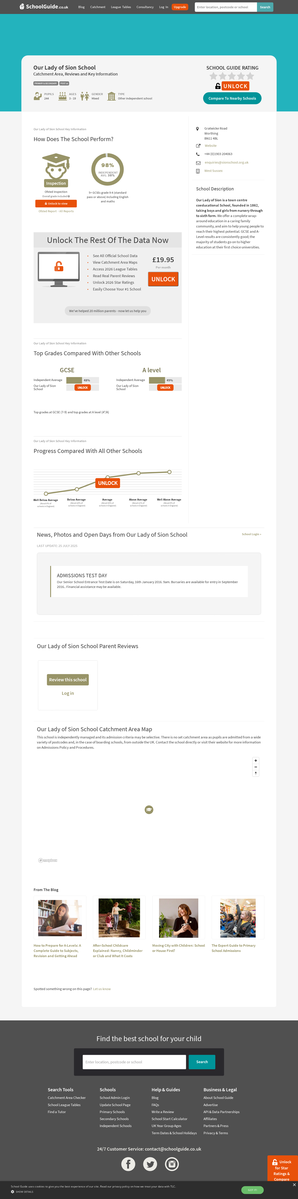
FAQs (155, 1104)
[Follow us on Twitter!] (149, 1164)
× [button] (294, 1185)
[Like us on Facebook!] (127, 1164)
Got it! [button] (252, 1190)
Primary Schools (112, 1111)
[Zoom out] (256, 767)
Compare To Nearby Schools (232, 98)
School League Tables (64, 1104)
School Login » (251, 534)
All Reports (66, 211)
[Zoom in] (256, 760)
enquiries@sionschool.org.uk (226, 162)
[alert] (149, 1190)
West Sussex (213, 170)
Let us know (102, 989)
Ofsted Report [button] (48, 211)
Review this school (68, 679)
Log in (68, 693)
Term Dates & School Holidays (174, 1133)
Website (211, 145)
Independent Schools (116, 1125)
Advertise (211, 1104)
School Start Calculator (169, 1118)
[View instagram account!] (171, 1164)
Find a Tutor (57, 1111)
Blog (155, 1097)
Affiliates (210, 1118)
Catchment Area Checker (67, 1097)
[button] (93, 1191)
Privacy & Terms (216, 1133)
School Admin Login (115, 1097)
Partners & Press (216, 1125)
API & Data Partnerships (222, 1111)
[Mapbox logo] (47, 860)
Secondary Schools (114, 1118)
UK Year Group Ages (166, 1125)
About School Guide (218, 1097)
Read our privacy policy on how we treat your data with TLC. (138, 1186)
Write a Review (163, 1111)
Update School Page (115, 1104)
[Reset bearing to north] (256, 773)
